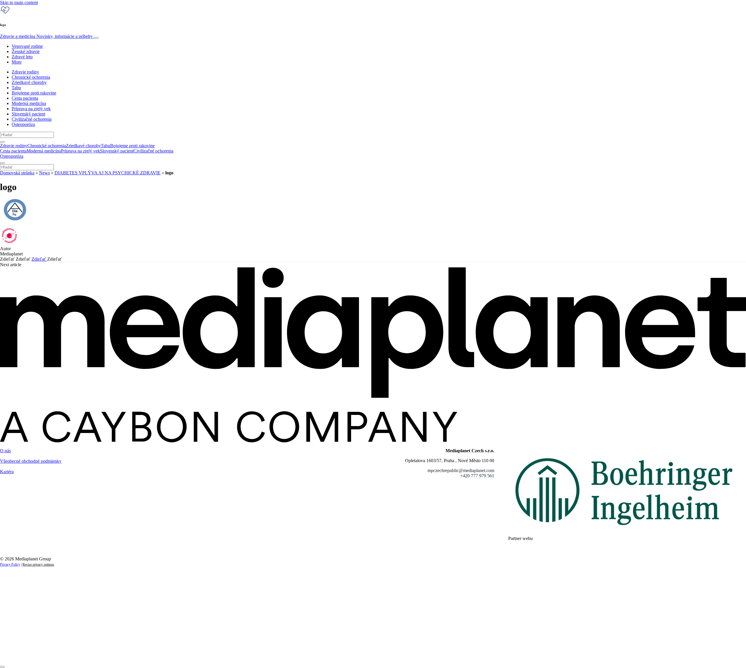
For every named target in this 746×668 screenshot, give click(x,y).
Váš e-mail (19, 632)
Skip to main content (19, 2)
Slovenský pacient (28, 113)
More (17, 61)
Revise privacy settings (38, 564)
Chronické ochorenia (31, 77)
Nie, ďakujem (120, 652)
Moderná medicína (29, 103)
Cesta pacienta (25, 98)
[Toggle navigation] (96, 38)
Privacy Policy (10, 564)
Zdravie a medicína (46, 36)
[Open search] (2, 142)
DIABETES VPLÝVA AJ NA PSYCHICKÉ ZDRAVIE (107, 172)
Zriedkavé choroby (29, 82)
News (44, 172)
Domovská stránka (17, 172)
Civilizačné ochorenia (32, 119)
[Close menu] (2, 163)
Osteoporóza (23, 124)
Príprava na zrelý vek (31, 108)
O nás (5, 450)
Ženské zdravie (26, 51)
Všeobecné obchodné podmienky (30, 461)
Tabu (16, 87)
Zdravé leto (22, 56)
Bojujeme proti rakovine (34, 92)
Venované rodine (27, 46)
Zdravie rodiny (25, 71)
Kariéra (7, 471)
